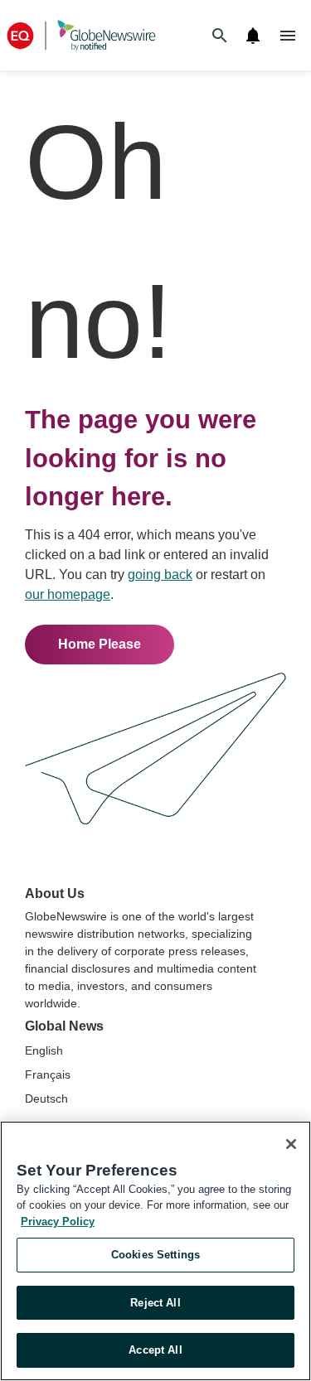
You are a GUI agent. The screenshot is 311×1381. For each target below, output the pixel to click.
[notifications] (253, 35)
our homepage (67, 594)
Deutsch (46, 1098)
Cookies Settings (155, 1254)
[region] (155, 1251)
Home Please (99, 644)
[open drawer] (287, 35)
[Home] (81, 35)
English (44, 1050)
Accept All (155, 1350)
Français (47, 1074)
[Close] (291, 1144)
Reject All (155, 1302)
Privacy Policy (58, 1221)
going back (160, 574)
